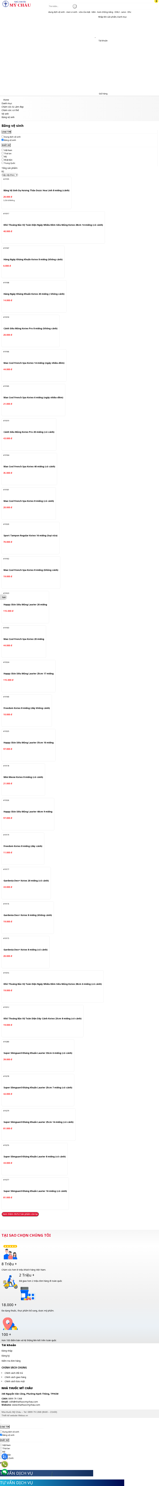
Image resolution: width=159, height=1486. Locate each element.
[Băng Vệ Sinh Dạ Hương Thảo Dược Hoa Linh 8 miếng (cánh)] (34, 182)
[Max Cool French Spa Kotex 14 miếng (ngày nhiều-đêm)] (31, 355)
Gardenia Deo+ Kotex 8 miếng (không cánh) (28, 915)
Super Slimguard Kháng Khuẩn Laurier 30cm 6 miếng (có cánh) (38, 1053)
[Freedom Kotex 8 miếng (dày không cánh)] (24, 700)
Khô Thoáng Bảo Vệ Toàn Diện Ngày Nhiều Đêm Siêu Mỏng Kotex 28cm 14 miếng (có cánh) (53, 225)
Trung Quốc (9, 163)
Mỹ (5, 156)
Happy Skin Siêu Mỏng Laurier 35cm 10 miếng (29, 742)
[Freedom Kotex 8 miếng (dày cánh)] (21, 838)
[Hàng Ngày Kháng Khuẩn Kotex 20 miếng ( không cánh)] (31, 286)
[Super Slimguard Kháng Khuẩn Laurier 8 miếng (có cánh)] (31, 1149)
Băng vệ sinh (10, 140)
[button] (96, 17)
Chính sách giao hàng (15, 1377)
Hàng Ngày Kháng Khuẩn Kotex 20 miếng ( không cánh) (34, 294)
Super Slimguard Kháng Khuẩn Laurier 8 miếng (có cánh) (35, 1156)
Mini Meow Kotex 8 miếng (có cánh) (23, 777)
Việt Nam (8, 150)
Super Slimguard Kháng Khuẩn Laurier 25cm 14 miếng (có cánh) (38, 1122)
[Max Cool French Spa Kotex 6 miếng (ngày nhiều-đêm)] (31, 389)
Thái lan (7, 153)
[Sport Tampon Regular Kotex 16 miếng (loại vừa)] (28, 527)
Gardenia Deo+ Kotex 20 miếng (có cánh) (26, 880)
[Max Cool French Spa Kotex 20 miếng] (22, 631)
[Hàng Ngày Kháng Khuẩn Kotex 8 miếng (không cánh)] (30, 251)
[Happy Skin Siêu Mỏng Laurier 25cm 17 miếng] (26, 665)
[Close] (1, 1423)
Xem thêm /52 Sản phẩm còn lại (20, 1214)
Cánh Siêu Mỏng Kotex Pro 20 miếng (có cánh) (29, 432)
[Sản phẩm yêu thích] (96, 36)
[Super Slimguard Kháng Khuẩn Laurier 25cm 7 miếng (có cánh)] (34, 1080)
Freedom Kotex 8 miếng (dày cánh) (23, 846)
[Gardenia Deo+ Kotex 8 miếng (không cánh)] (25, 907)
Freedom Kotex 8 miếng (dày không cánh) (27, 708)
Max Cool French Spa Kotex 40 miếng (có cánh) (29, 466)
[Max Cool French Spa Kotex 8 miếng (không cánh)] (28, 562)
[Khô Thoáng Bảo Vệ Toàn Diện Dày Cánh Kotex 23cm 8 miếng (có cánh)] (40, 1010)
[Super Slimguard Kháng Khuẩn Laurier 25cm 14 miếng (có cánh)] (35, 1114)
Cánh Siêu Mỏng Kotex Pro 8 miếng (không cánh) (30, 328)
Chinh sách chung (14, 1367)
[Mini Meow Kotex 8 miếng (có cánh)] (21, 769)
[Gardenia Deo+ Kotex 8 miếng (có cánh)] (23, 941)
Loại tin (6, 131)
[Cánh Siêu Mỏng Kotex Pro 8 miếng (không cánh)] (28, 320)
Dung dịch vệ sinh (12, 136)
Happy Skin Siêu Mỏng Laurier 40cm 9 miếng (28, 811)
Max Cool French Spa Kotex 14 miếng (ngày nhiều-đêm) (34, 363)
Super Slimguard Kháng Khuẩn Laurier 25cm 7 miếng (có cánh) (38, 1087)
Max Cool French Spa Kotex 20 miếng (24, 639)
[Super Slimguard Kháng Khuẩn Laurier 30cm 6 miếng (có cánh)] (34, 1045)
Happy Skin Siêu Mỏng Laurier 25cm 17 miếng (29, 673)
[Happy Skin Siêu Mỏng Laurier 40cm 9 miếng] (25, 803)
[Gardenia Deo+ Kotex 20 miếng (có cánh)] (24, 872)
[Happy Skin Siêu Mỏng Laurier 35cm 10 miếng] (26, 734)
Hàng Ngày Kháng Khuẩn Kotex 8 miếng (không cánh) (33, 259)
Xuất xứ (6, 145)
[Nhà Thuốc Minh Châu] (17, 6)
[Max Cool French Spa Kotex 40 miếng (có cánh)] (27, 458)
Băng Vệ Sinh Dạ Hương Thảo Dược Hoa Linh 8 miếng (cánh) (36, 190)
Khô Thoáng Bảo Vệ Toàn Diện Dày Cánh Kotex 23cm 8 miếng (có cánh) (43, 1018)
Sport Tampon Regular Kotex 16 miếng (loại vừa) (30, 535)
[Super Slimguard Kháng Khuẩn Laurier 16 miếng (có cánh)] (32, 1183)
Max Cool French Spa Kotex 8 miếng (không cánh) (31, 570)
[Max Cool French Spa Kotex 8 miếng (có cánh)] (26, 493)
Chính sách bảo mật (15, 1381)
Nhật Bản (8, 159)
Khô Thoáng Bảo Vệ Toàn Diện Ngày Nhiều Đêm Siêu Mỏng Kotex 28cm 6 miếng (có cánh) (53, 984)
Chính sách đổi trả (14, 1372)
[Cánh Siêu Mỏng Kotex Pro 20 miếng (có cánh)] (27, 424)
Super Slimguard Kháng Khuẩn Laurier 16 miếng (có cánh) (35, 1191)
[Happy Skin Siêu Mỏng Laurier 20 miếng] (23, 596)
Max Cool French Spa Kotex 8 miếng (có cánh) (29, 501)
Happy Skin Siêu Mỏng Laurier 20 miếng (25, 604)
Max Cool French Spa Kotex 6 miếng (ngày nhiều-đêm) (33, 397)
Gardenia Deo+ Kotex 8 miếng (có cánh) (26, 949)
